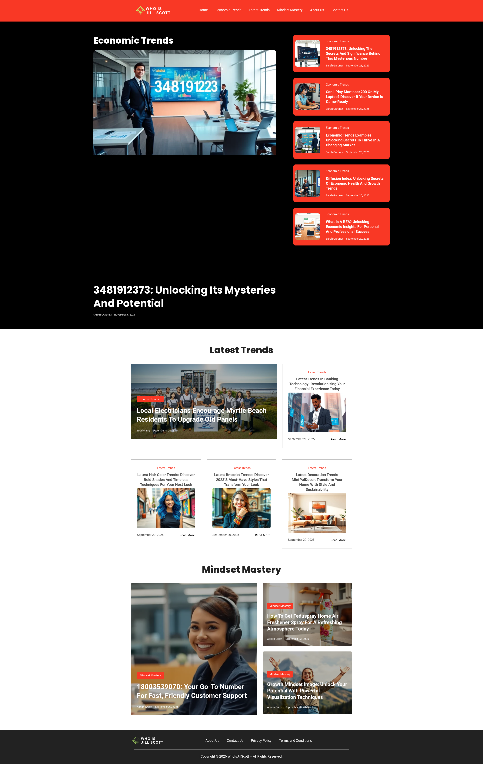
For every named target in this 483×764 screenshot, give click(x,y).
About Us (317, 10)
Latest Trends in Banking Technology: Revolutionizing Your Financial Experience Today (317, 384)
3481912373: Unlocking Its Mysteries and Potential (184, 296)
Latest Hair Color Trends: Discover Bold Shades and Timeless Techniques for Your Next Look (166, 479)
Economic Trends (228, 10)
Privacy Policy (261, 740)
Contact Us (339, 10)
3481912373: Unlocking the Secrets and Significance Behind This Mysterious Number (353, 53)
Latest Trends (259, 10)
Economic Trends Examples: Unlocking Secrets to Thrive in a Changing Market (353, 140)
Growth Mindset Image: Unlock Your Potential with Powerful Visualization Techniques (307, 690)
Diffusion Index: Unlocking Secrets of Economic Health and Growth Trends (355, 183)
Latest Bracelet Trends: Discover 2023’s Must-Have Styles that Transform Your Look (241, 479)
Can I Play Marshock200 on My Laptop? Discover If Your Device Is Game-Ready (354, 97)
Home (203, 10)
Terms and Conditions (295, 740)
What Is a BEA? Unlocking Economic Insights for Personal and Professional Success (352, 226)
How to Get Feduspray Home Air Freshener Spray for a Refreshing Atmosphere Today (304, 622)
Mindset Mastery (290, 10)
